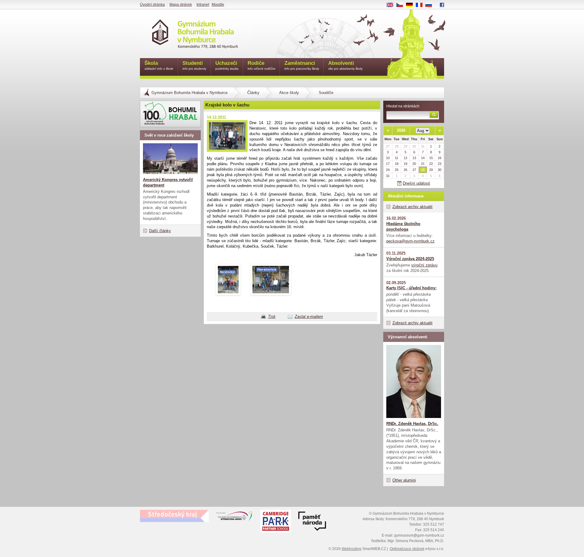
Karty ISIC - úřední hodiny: (411, 288)
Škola (158, 65)
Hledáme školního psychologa (403, 226)
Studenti (194, 65)
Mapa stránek (180, 4)
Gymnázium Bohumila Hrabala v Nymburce (189, 92)
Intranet (202, 4)
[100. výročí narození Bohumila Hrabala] (170, 114)
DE (411, 5)
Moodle (218, 4)
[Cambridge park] (312, 522)
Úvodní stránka (152, 4)
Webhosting (351, 549)
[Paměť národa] (275, 522)
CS (402, 5)
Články (253, 92)
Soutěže (326, 92)
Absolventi (345, 65)
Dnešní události (416, 183)
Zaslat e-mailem (309, 316)
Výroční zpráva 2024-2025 (410, 258)
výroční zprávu (424, 265)
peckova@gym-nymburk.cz (410, 241)
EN (392, 5)
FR (421, 5)
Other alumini (404, 480)
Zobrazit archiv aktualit (412, 206)
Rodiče (261, 65)
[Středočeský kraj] (174, 516)
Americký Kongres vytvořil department (168, 182)
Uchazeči (226, 65)
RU (431, 5)
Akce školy (289, 92)
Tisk (272, 316)
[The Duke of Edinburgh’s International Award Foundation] (234, 517)
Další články (160, 230)
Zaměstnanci (301, 65)
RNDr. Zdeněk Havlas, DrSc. (412, 423)
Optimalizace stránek (407, 549)
